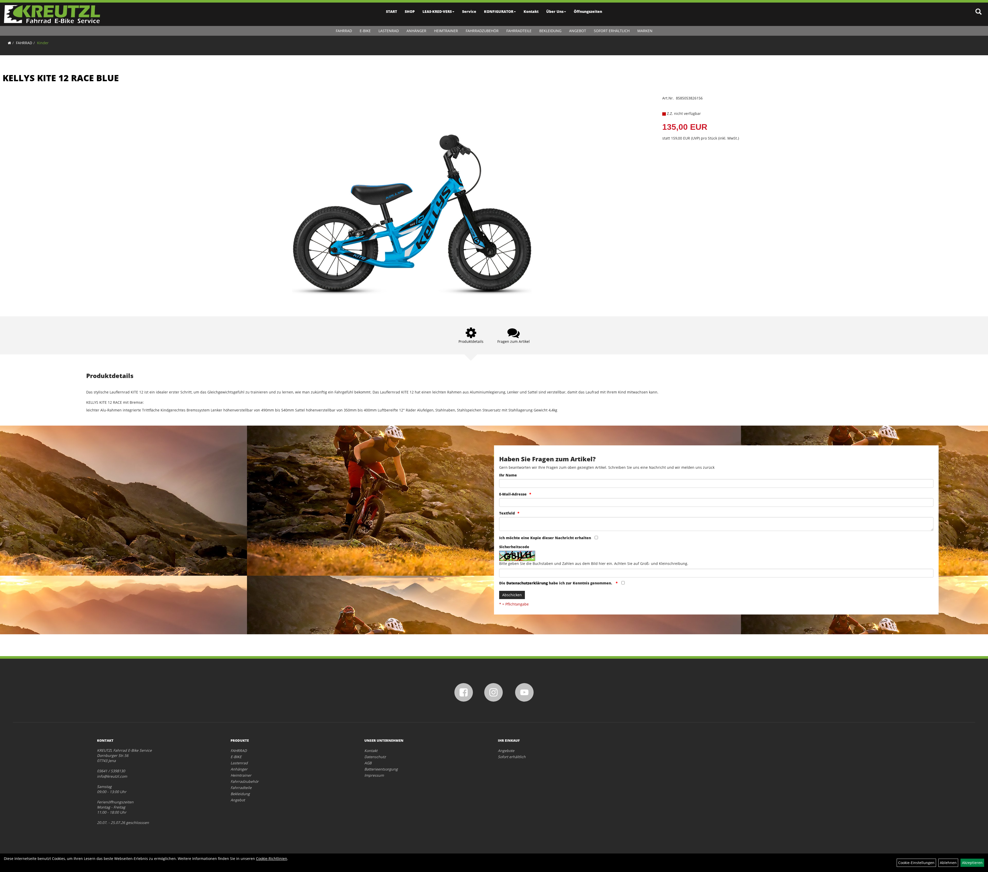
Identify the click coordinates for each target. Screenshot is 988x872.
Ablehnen (948, 862)
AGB (368, 762)
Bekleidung (550, 30)
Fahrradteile (519, 30)
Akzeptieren (972, 862)
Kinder (43, 42)
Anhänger (416, 30)
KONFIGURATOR (498, 11)
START (391, 11)
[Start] (9, 42)
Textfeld (507, 513)
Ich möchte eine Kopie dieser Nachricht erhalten (545, 537)
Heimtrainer (446, 30)
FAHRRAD (344, 30)
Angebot (577, 30)
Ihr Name (508, 475)
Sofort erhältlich (612, 30)
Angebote (506, 750)
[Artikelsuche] (978, 12)
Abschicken (512, 594)
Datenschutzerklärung (527, 583)
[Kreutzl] (52, 14)
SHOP (410, 11)
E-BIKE (365, 30)
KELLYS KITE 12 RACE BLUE (61, 78)
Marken (644, 30)
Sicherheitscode (514, 546)
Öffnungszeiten (588, 11)
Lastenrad (388, 30)
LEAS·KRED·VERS (437, 11)
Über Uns (554, 11)
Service (469, 11)
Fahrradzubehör (482, 30)
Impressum (374, 775)
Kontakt (531, 11)
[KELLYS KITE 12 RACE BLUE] (412, 198)
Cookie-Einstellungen (916, 862)
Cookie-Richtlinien (271, 858)
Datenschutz (375, 756)
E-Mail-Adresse (513, 494)
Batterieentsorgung (381, 769)
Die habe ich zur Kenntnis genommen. (556, 583)
